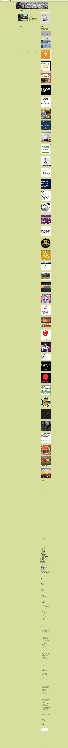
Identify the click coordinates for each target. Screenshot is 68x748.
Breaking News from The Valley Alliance (46, 704)
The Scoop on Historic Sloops (45, 679)
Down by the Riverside (44, 698)
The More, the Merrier (44, 674)
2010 (42, 724)
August (43, 601)
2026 (42, 579)
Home (27, 51)
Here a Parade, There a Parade (45, 686)
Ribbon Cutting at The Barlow (45, 620)
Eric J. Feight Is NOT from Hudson (46, 642)
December (43, 596)
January (43, 720)
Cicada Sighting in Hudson (45, 632)
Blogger (42, 746)
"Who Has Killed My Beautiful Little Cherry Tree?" (45, 640)
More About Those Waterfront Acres (45, 701)
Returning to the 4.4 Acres (45, 607)
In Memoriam (43, 702)
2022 (42, 584)
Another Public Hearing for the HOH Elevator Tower (45, 670)
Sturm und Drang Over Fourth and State (46, 615)
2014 (42, 594)
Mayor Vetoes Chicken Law (45, 633)
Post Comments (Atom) (23, 52)
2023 (42, 583)
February (43, 719)
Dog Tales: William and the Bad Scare (45, 605)
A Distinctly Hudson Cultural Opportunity (45, 639)
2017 (42, 590)
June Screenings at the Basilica (45, 708)
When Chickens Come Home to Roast (45, 652)
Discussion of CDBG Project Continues (45, 688)
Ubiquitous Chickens (44, 626)
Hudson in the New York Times (46, 694)
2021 (42, 585)
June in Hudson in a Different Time (46, 707)
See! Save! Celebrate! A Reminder (46, 710)
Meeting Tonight (44, 693)
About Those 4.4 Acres (44, 678)
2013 (42, 595)
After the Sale (43, 675)
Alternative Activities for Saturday (46, 699)
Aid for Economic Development (45, 655)
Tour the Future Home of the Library (45, 650)
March (43, 718)
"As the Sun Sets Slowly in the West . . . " (45, 677)
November (43, 597)
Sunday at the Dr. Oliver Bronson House (46, 682)
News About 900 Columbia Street (46, 660)
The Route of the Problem (45, 672)
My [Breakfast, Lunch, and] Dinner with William (46, 665)
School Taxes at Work (44, 619)
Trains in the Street (44, 659)
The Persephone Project (45, 648)
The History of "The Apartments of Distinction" (46, 657)
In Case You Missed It (44, 673)
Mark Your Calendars (44, 643)
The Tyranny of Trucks (44, 631)
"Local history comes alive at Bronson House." (33, 20)
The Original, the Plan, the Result (46, 606)
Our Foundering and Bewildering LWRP (46, 647)
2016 (42, 591)
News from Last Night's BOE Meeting (45, 625)
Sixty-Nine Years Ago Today (45, 690)
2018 (42, 589)
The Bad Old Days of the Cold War (46, 714)
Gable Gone (43, 611)
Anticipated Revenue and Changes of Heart (46, 618)
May (42, 715)
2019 (42, 588)
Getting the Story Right (44, 689)
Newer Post (19, 51)
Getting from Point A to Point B (46, 669)
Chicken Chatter (44, 613)
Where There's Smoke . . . (45, 612)
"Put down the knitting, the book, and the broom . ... (46, 654)
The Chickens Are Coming (45, 645)
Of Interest (43, 644)
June (42, 603)
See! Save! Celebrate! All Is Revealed (45, 706)
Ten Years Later (44, 685)
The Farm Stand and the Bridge (45, 630)
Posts (42, 728)
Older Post (36, 51)
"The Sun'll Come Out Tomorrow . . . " (46, 663)
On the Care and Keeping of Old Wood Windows (46, 623)
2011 (42, 723)
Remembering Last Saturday (45, 636)
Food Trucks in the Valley (45, 637)
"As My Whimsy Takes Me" (45, 709)
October (43, 598)
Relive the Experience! (44, 658)
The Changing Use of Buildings (45, 629)
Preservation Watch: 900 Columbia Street (46, 692)
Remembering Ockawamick (45, 616)
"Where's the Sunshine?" (45, 666)
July (42, 602)
